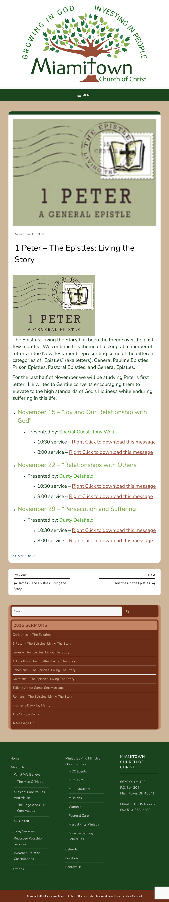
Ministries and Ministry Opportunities (82, 761)
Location (71, 858)
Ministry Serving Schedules (81, 836)
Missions (75, 798)
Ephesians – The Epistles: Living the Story (44, 670)
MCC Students (79, 789)
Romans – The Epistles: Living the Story (43, 696)
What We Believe (27, 774)
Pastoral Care (79, 815)
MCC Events (78, 771)
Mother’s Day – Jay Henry (31, 705)
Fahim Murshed (133, 896)
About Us (18, 767)
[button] (84, 95)
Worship (75, 807)
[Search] (127, 611)
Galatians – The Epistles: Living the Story (43, 679)
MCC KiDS (76, 780)
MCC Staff (21, 821)
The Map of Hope (30, 781)
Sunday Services (23, 831)
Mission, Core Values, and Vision (30, 795)
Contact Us (73, 867)
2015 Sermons (24, 556)
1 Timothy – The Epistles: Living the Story (44, 661)
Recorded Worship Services (28, 841)
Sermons (17, 869)
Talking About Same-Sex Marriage (38, 687)
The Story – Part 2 (26, 714)
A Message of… (24, 723)
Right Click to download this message (114, 442)
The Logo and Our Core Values (31, 808)
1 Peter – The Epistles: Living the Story (42, 643)
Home (15, 758)
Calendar (72, 849)
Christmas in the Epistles (32, 634)
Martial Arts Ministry (84, 824)
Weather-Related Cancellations (27, 856)
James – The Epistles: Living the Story (41, 652)
